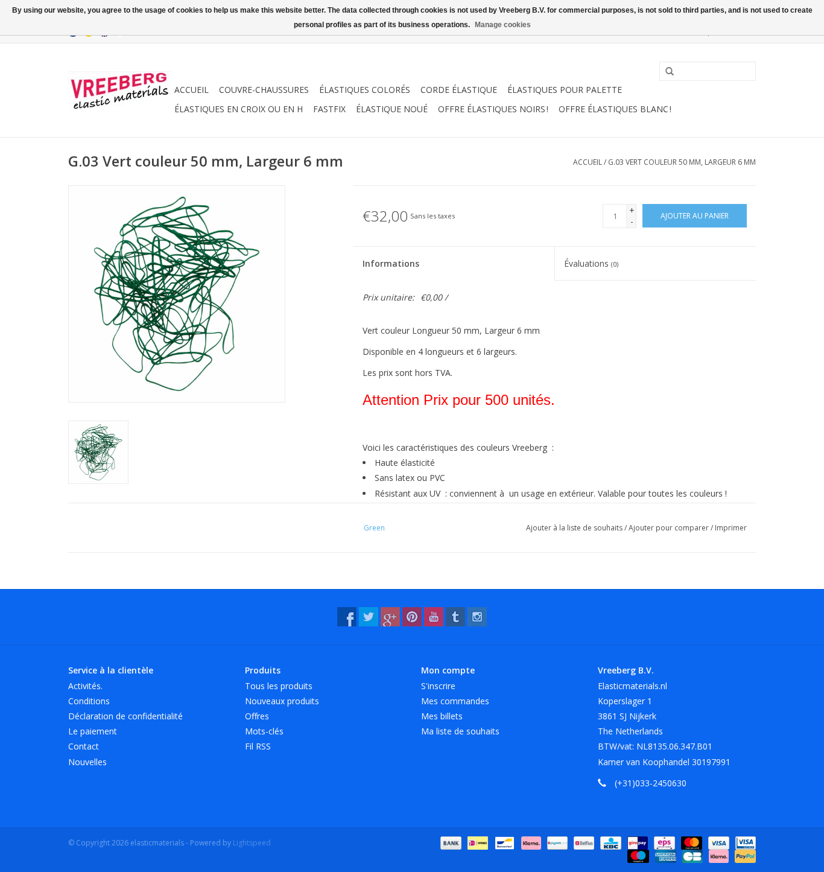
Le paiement (92, 731)
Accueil (191, 89)
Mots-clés (264, 731)
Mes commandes (455, 701)
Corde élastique (458, 89)
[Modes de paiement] (449, 842)
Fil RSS (258, 746)
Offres (257, 716)
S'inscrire (438, 686)
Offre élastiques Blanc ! (615, 109)
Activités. (85, 686)
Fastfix (329, 109)
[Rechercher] (665, 72)
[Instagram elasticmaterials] (477, 616)
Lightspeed (252, 843)
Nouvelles (87, 762)
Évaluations (591, 263)
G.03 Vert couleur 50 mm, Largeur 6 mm (682, 162)
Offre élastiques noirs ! (493, 109)
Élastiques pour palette (564, 89)
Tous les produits (278, 686)
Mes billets (442, 716)
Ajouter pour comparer (670, 528)
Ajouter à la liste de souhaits (575, 528)
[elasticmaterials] (119, 90)
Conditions (89, 701)
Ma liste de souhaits (460, 731)
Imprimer (731, 528)
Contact (83, 746)
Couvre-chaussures (264, 89)
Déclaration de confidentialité (125, 716)
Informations (391, 263)
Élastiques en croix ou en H (238, 109)
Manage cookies (503, 25)
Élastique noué (392, 109)
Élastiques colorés (364, 89)
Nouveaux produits (282, 701)
